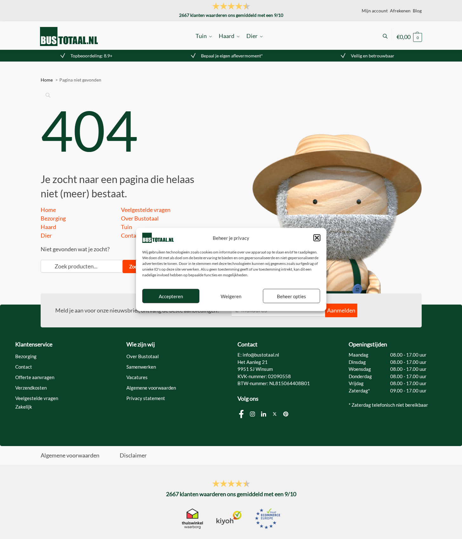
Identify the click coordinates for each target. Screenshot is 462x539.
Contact (131, 235)
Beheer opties (291, 296)
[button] (317, 237)
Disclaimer (133, 455)
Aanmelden (341, 310)
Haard (48, 226)
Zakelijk (23, 407)
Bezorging (53, 218)
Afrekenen (400, 10)
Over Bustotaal (140, 218)
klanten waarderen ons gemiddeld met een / (231, 15)
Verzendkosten (31, 388)
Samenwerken (141, 367)
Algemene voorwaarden (151, 388)
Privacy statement (145, 398)
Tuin (126, 226)
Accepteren (171, 296)
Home (48, 209)
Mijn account (375, 10)
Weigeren (231, 296)
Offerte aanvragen (34, 377)
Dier (46, 235)
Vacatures (137, 377)
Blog (417, 10)
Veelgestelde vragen (146, 209)
